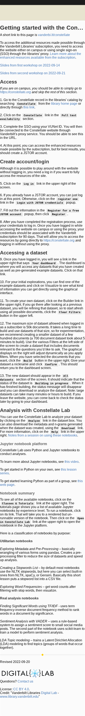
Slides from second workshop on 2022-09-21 (32, 73)
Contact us (25, 681)
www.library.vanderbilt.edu (19, 696)
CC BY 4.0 (21, 689)
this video (72, 461)
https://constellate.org (15, 92)
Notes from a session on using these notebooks (42, 435)
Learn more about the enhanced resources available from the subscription (40, 55)
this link (28, 107)
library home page (64, 103)
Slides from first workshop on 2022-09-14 (30, 65)
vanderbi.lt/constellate (54, 35)
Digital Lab (49, 693)
